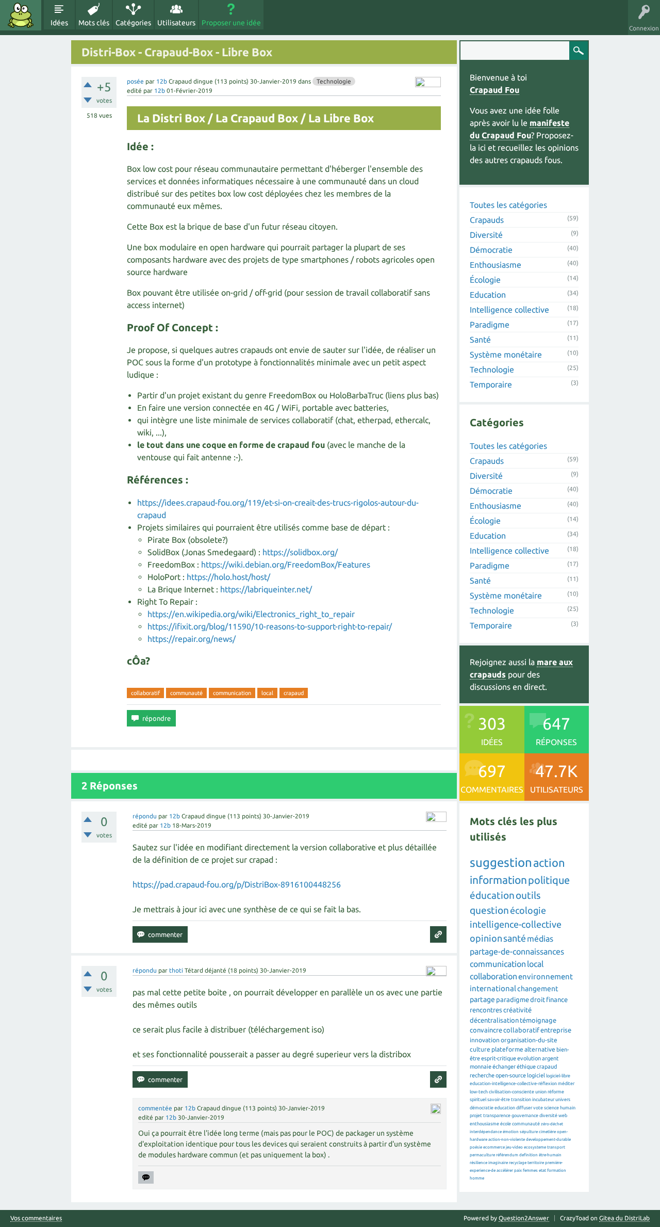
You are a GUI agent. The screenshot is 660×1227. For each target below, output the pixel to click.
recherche (482, 1075)
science (551, 1107)
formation (556, 1170)
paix (518, 1170)
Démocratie (491, 249)
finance (557, 999)
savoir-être (498, 1099)
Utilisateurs (176, 23)
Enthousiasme (495, 264)
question (489, 910)
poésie (476, 1147)
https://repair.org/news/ (191, 638)
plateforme (507, 1049)
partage (482, 999)
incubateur (543, 1099)
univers (562, 1099)
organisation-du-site (529, 1040)
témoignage (538, 1020)
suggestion (501, 862)
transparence (496, 1115)
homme (477, 1178)
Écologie (485, 279)
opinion (486, 938)
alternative (539, 1049)
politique (549, 880)
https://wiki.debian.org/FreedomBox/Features (285, 564)
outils (528, 895)
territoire (535, 1162)
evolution (529, 1058)
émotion (511, 1131)
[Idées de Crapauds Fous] (20, 15)
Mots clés (93, 23)
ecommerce (494, 1147)
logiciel (536, 1075)
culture (480, 1049)
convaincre (486, 1030)
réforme (556, 1091)
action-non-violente (506, 1139)
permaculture (482, 1155)
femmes (530, 1170)
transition (521, 1099)
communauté (186, 693)
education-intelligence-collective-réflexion (513, 1083)
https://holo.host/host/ (228, 577)
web (562, 1115)
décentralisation (494, 1020)
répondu (145, 816)
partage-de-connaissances (517, 951)
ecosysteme (535, 1147)
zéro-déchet (552, 1124)
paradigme (512, 999)
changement (537, 988)
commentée (155, 1108)
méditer (566, 1083)
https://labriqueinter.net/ (266, 589)
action (549, 862)
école (505, 1123)
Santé (480, 339)
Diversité (486, 234)
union (541, 1091)
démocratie (481, 1107)
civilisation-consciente (511, 1091)
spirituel (478, 1099)
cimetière (547, 1131)
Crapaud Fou (494, 89)
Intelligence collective (509, 309)
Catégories (133, 23)
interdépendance (486, 1131)
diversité (548, 1115)
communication (232, 693)
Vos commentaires (36, 1218)
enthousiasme (484, 1123)
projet (476, 1115)
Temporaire (491, 384)
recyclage (517, 1162)
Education (488, 294)
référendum (507, 1155)
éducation (492, 895)
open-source (511, 1075)
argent (550, 1058)
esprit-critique (498, 1058)
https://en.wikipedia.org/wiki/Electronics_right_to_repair (251, 614)
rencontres (486, 1009)
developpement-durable (548, 1139)
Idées (59, 23)
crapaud (294, 693)
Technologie (334, 81)
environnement (545, 976)
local (267, 693)
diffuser (524, 1107)
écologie (528, 910)
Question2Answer (524, 1218)
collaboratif (145, 693)
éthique (526, 1066)
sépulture (529, 1131)
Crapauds (487, 219)
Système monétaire (506, 354)
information (498, 880)
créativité (517, 1009)
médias (540, 938)
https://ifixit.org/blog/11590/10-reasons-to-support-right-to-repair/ (269, 626)
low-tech (479, 1091)
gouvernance (525, 1115)
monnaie (480, 1066)
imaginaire (498, 1162)
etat (542, 1170)
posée (135, 81)
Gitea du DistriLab (624, 1218)
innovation (485, 1040)
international (493, 988)
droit (537, 999)
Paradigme (489, 324)
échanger (504, 1066)
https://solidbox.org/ (300, 552)
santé (514, 938)
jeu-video (514, 1147)
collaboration (493, 976)
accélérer (505, 1170)
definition (528, 1155)
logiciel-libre (558, 1075)
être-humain (550, 1155)
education (504, 1107)
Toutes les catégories (508, 204)
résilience (478, 1162)
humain (567, 1107)
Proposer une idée (231, 23)
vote (538, 1107)
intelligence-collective (516, 924)
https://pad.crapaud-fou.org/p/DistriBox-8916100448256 (237, 884)
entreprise (555, 1030)
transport (556, 1147)
